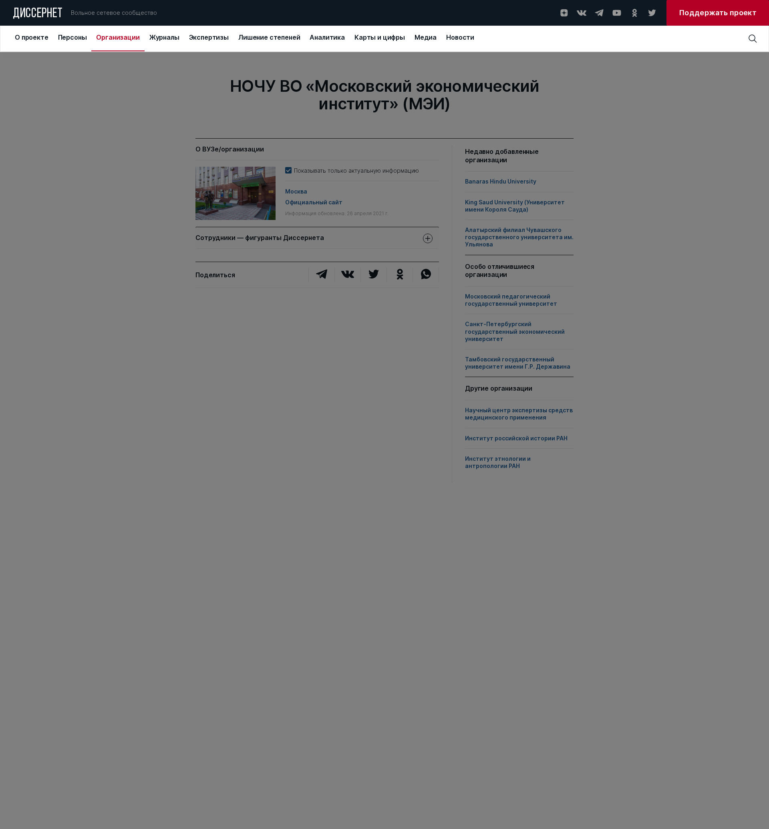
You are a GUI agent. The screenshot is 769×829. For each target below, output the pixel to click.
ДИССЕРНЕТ (38, 14)
